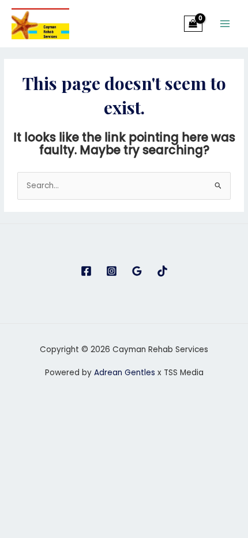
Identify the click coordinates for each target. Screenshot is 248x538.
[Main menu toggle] (225, 23)
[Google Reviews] (136, 271)
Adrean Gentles (124, 372)
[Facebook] (86, 271)
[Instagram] (111, 271)
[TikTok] (162, 271)
